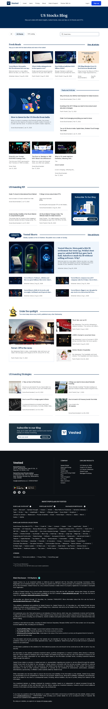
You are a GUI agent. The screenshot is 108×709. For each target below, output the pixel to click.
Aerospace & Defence (58, 536)
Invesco (15, 533)
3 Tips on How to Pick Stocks (31, 382)
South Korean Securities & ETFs (22, 526)
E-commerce (87, 543)
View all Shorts (93, 235)
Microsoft (22, 510)
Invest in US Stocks (86, 467)
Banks (44, 538)
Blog (62, 475)
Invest (24, 3)
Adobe (76, 514)
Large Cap (69, 533)
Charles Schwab (25, 533)
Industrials (33, 541)
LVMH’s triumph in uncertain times (83, 335)
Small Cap (53, 533)
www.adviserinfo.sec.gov (71, 593)
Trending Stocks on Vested (66, 548)
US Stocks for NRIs (86, 465)
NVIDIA (50, 510)
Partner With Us (65, 3)
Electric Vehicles (76, 543)
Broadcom (73, 512)
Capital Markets (25, 538)
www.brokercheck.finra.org (22, 601)
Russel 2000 (33, 531)
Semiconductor (52, 538)
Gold (69, 526)
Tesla (14, 512)
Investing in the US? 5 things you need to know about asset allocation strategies (78, 107)
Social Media (81, 541)
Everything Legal (53, 557)
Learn (31, 3)
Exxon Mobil (63, 512)
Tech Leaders (52, 546)
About (44, 3)
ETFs (41, 200)
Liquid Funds (77, 526)
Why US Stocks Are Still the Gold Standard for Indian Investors (79, 96)
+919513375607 (33, 481)
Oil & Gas (85, 533)
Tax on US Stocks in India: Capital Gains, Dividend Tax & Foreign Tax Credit (79, 129)
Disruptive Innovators (36, 543)
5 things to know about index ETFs (50, 194)
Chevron (68, 514)
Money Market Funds (39, 529)
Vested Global (65, 465)
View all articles (93, 45)
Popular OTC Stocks (83, 548)
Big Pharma (71, 546)
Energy (59, 541)
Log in (87, 3)
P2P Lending (31, 34)
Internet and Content (83, 536)
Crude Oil (43, 526)
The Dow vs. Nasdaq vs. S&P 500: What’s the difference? (41, 157)
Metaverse (66, 543)
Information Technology (20, 541)
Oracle (52, 514)
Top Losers (41, 548)
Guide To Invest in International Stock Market (23, 194)
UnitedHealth (34, 512)
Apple (15, 510)
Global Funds (84, 471)
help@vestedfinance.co (20, 481)
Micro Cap (45, 533)
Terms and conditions (28, 557)
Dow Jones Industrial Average (49, 531)
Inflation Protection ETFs (66, 529)
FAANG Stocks (51, 548)
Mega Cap (77, 533)
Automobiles (63, 538)
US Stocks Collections (86, 469)
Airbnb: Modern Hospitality (81, 350)
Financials (41, 541)
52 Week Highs (17, 546)
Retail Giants (61, 546)
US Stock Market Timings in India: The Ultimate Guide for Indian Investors (51, 215)
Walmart (42, 512)
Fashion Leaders (29, 546)
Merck (82, 514)
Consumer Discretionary (20, 543)
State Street (86, 531)
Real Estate (16, 529)
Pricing (37, 3)
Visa (26, 512)
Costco (15, 517)
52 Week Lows (41, 546)
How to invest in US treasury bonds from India (83, 399)
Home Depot (60, 514)
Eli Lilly (21, 512)
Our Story (64, 479)
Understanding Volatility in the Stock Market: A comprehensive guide (22, 215)
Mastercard (31, 514)
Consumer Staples (69, 541)
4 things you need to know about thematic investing (82, 383)
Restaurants (71, 536)
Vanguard (63, 531)
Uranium (56, 526)
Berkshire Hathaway (80, 510)
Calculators (16, 557)
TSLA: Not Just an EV (79, 320)
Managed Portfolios (86, 473)
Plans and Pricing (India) (68, 473)
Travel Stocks (17, 548)
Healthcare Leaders (30, 548)
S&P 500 (15, 531)
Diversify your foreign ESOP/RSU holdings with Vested (17, 158)
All (11, 34)
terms (39, 701)
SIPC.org (36, 601)
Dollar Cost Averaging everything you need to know (76, 118)
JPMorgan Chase (52, 512)
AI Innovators (51, 541)
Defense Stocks (81, 546)
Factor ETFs (88, 529)
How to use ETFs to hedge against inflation (35, 399)
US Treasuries (26, 529)
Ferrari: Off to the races (21, 348)
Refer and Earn (65, 481)
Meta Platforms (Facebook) (63, 510)
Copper (64, 526)
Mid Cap (61, 533)
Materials (78, 538)
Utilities (71, 538)
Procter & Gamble (42, 514)
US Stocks (20, 34)
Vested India (64, 471)
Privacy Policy (41, 557)
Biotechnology (37, 536)
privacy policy (48, 701)
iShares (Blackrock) (74, 531)
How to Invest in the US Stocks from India (30, 117)
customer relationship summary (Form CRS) (34, 595)
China (36, 526)
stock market (59, 165)
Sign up (96, 3)
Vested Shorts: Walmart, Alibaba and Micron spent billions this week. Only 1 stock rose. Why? (37, 280)
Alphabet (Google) (32, 510)
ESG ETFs (79, 529)
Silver (50, 526)
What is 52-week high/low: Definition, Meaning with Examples (64, 158)
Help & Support (53, 3)
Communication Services (52, 543)
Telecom (15, 538)
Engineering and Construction (22, 536)
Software (47, 536)
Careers (63, 483)
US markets (72, 406)
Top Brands (35, 533)
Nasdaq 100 (24, 531)
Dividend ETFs (52, 529)
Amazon (42, 510)
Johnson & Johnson (19, 514)
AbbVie (22, 517)
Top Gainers (36, 538)
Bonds (85, 526)
